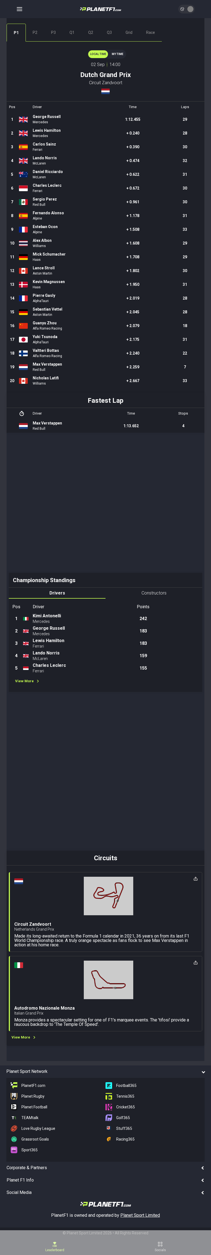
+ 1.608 (132, 243)
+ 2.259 (132, 367)
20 (12, 381)
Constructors (153, 593)
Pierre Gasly (44, 295)
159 (143, 655)
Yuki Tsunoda (45, 337)
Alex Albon (42, 240)
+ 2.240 (132, 353)
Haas (37, 260)
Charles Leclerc (47, 185)
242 (143, 618)
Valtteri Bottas (46, 350)
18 (185, 326)
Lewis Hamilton (47, 130)
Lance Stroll (44, 268)
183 (143, 631)
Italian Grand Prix (28, 1013)
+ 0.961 (132, 202)
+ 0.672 (132, 188)
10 (12, 243)
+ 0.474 (132, 160)
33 (185, 229)
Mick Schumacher (49, 254)
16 (12, 326)
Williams (39, 246)
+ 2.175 (132, 339)
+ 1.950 (132, 284)
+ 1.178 (132, 215)
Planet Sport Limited (140, 1215)
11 (12, 257)
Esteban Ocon (45, 226)
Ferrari (37, 150)
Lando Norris (45, 158)
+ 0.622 (132, 174)
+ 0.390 (132, 147)
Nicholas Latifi (46, 378)
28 (185, 133)
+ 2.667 (132, 381)
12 (12, 270)
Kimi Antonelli (47, 615)
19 (12, 367)
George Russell (47, 116)
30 (185, 147)
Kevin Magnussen (49, 282)
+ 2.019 (132, 298)
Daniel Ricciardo (48, 171)
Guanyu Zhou (45, 323)
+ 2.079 (132, 326)
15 (12, 312)
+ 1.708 (132, 257)
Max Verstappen (47, 364)
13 (12, 284)
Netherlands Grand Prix (34, 929)
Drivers (57, 593)
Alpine (37, 218)
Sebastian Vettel (47, 309)
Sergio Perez (45, 199)
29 (185, 119)
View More (24, 681)
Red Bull (39, 205)
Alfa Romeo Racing (47, 328)
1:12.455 (132, 119)
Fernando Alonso (48, 213)
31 (185, 174)
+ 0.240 (132, 133)
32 (185, 160)
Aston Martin (42, 273)
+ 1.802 (132, 270)
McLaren (39, 163)
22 (185, 353)
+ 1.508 (132, 229)
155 (143, 668)
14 (12, 298)
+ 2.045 (132, 312)
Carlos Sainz (44, 144)
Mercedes (40, 122)
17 (12, 339)
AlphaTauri (41, 301)
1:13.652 (131, 426)
